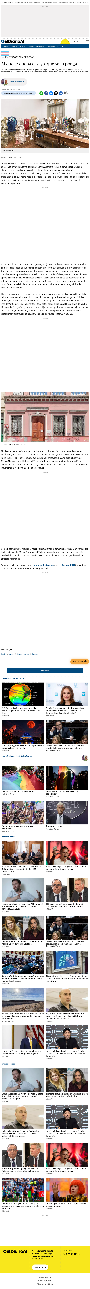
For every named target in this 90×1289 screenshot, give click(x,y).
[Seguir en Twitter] (64, 1254)
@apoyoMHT (68, 565)
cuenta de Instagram (43, 565)
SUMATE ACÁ (40, 1267)
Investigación (40, 46)
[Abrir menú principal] (87, 41)
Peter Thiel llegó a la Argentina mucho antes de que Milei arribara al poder (66, 867)
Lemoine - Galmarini (63, 2)
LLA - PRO (17, 2)
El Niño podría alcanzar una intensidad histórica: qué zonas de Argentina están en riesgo (21, 710)
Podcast (60, 46)
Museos (11, 654)
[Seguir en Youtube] (75, 1254)
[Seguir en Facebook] (66, 1254)
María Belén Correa (17, 82)
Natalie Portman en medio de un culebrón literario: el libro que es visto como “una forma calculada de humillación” (65, 710)
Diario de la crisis (54, 826)
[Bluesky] (51, 93)
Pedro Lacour (6, 874)
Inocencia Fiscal (37, 2)
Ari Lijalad (55, 2)
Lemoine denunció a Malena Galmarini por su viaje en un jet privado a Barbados (22, 942)
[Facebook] (46, 93)
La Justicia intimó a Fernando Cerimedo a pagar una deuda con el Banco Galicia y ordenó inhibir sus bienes (65, 1016)
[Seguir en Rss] (78, 1254)
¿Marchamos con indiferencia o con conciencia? (62, 792)
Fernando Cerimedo (47, 2)
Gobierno (35, 654)
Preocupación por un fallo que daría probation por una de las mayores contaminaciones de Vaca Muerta (23, 1016)
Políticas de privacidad (45, 1281)
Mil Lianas (51, 46)
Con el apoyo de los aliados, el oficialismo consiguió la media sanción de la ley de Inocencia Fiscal (65, 748)
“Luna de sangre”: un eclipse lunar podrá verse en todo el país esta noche (23, 746)
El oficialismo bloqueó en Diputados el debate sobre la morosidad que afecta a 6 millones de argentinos (67, 978)
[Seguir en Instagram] (72, 1254)
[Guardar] (66, 93)
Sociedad (22, 46)
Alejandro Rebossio (8, 1021)
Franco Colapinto (81, 2)
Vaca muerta (30, 2)
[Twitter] (56, 93)
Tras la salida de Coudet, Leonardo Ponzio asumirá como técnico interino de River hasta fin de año (66, 1053)
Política (5, 46)
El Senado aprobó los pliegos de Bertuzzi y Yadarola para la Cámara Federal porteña (65, 905)
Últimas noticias (8, 1064)
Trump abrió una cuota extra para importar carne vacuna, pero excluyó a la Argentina (21, 1052)
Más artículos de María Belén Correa (17, 756)
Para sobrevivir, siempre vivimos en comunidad (17, 827)
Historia (19, 654)
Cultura (26, 654)
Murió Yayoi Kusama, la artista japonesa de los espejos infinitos (67, 1204)
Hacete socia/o (65, 41)
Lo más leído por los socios (13, 678)
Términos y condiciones (45, 1284)
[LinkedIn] (61, 93)
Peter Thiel (23, 2)
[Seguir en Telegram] (69, 1254)
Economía (13, 46)
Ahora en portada (9, 837)
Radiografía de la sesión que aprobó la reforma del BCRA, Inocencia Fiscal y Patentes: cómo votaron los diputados (23, 978)
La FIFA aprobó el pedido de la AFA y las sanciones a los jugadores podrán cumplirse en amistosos (23, 1206)
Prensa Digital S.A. (45, 1277)
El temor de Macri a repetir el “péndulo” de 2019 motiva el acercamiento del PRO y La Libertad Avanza (21, 869)
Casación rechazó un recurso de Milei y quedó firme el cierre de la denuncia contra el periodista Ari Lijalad (22, 906)
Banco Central (72, 2)
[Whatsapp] (41, 93)
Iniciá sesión (75, 41)
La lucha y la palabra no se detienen (18, 791)
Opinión (31, 46)
